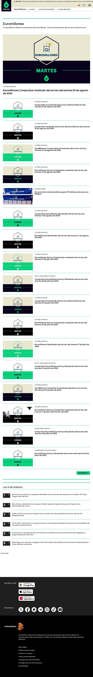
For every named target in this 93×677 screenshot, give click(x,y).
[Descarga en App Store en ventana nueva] (26, 593)
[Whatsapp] (34, 612)
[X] (21, 612)
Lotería (32, 9)
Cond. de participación (27, 656)
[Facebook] (27, 612)
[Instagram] (47, 612)
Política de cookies (25, 653)
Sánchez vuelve (26, 1)
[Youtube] (60, 612)
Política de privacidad (27, 650)
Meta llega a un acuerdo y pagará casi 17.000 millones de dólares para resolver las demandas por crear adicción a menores (50, 543)
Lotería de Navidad (46, 9)
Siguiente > (83, 473)
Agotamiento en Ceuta (55, 1)
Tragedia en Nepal (70, 1)
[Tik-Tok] (53, 612)
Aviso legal (22, 647)
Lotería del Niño (63, 9)
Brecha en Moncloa (39, 1)
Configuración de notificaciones (30, 663)
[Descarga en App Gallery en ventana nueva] (27, 600)
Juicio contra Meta (84, 1)
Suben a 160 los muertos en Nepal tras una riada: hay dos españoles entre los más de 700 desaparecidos (47, 514)
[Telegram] (40, 612)
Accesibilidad (23, 666)
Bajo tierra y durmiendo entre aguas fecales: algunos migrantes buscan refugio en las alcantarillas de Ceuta (46, 505)
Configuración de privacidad (29, 660)
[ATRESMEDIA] (46, 626)
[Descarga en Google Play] (27, 587)
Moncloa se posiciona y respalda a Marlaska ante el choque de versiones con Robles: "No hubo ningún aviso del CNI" (49, 495)
